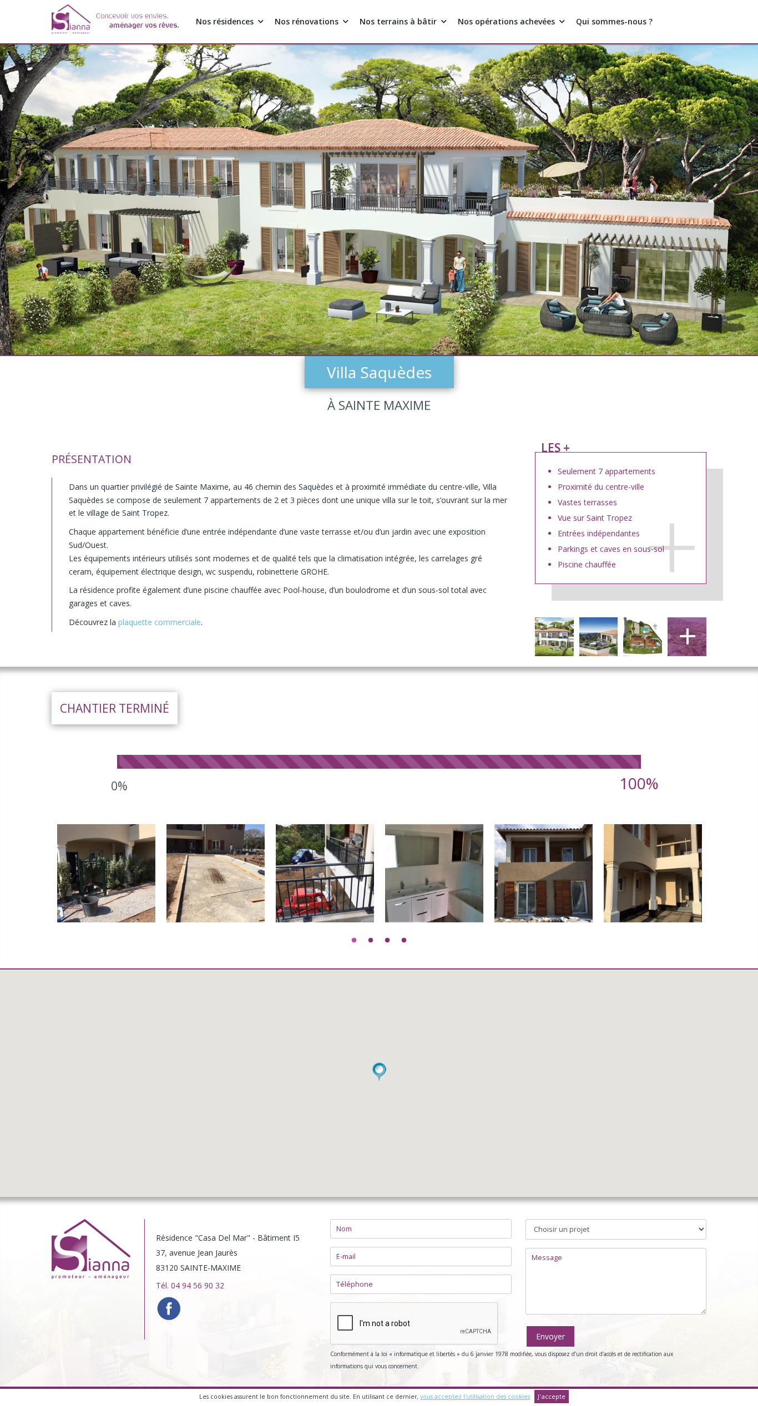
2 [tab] (370, 940)
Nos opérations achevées (506, 21)
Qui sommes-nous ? (614, 21)
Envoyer (550, 1336)
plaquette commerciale (159, 622)
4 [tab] (404, 940)
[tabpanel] (106, 957)
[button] (379, 1072)
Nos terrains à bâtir (398, 21)
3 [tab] (387, 940)
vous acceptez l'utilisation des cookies (475, 1396)
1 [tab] (354, 940)
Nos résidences (225, 21)
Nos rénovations (306, 21)
